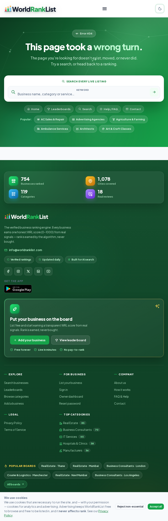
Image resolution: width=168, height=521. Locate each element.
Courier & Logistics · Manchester (27, 475)
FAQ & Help (121, 396)
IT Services (73, 436)
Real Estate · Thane (53, 466)
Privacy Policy (13, 423)
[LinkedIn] (38, 271)
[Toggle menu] (104, 8)
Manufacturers (76, 450)
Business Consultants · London (126, 466)
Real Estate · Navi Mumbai (71, 475)
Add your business (31, 340)
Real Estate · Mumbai (86, 466)
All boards (13, 484)
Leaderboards (60, 109)
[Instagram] (18, 271)
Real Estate (73, 423)
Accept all (156, 506)
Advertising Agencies (90, 119)
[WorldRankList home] (30, 8)
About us (120, 382)
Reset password (70, 403)
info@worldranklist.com (25, 250)
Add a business (14, 403)
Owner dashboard (71, 396)
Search (87, 109)
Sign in (63, 389)
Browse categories (16, 396)
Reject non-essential (130, 506)
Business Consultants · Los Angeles (117, 475)
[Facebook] (8, 271)
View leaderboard (73, 340)
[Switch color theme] (160, 9)
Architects (87, 128)
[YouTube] (48, 271)
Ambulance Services (54, 128)
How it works (122, 389)
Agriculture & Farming (130, 119)
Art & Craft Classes (118, 128)
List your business (70, 382)
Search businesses (16, 382)
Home (35, 109)
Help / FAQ (111, 109)
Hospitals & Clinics (78, 443)
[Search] (154, 92)
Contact (135, 109)
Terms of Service (15, 429)
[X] (28, 271)
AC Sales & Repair (52, 119)
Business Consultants (80, 429)
